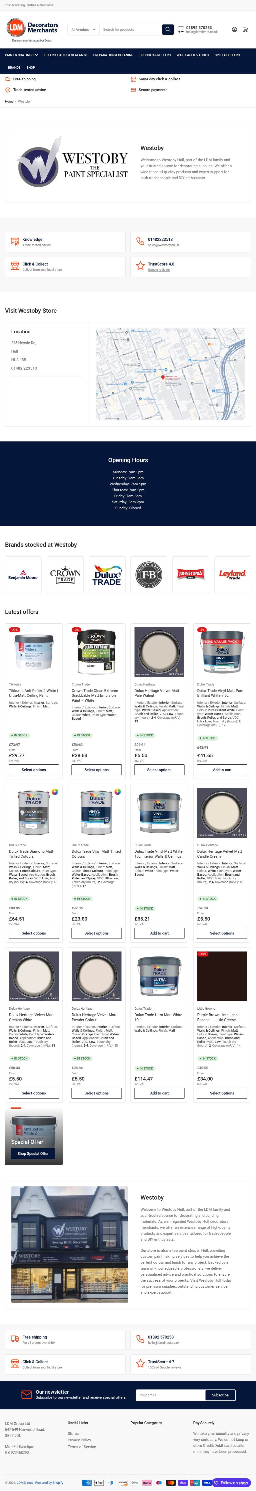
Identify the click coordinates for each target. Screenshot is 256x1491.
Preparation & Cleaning (113, 55)
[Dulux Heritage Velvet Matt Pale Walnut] (159, 652)
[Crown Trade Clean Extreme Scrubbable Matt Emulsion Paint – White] (97, 652)
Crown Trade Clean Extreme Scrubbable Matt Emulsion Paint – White (95, 695)
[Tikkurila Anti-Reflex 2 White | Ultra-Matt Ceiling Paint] (34, 652)
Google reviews (159, 269)
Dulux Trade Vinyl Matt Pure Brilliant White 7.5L (220, 693)
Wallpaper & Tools (193, 55)
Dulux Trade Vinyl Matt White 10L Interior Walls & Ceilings (158, 854)
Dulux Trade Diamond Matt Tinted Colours (31, 854)
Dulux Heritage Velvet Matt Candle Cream (219, 854)
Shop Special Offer (33, 1153)
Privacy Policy (79, 1440)
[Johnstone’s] (190, 575)
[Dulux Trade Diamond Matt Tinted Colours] (34, 813)
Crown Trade (81, 684)
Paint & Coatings (19, 55)
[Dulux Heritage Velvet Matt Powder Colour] (97, 976)
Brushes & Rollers (155, 55)
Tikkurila (15, 684)
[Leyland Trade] (232, 575)
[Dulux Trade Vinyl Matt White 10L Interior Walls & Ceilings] (159, 813)
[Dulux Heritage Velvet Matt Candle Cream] (222, 813)
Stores (73, 1433)
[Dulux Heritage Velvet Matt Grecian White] (34, 976)
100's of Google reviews (165, 1367)
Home (9, 101)
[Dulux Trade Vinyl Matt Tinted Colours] (97, 813)
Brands (14, 67)
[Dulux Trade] (107, 575)
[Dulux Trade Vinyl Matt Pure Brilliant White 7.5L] (222, 652)
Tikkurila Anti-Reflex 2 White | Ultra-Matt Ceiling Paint (33, 693)
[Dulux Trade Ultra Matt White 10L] (159, 976)
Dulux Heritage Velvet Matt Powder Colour (94, 1017)
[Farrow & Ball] (149, 575)
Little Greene (206, 1008)
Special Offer (27, 1142)
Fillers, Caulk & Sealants (65, 55)
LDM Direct (25, 1483)
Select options (34, 770)
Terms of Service (82, 1447)
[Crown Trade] (65, 575)
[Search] (168, 29)
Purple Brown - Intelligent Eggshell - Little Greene (218, 1017)
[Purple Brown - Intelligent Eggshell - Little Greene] (222, 976)
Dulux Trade (205, 684)
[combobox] (136, 29)
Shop (30, 67)
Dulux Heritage (144, 684)
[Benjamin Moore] (23, 575)
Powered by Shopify (49, 1483)
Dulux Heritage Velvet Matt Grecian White (31, 1017)
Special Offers (227, 55)
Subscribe (220, 1395)
